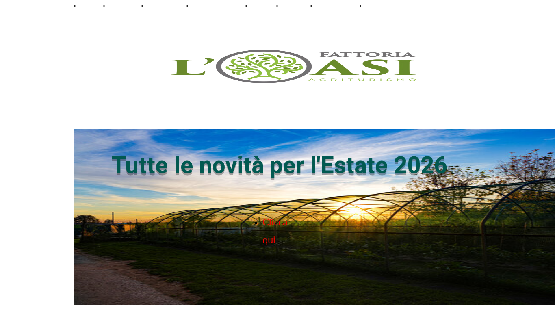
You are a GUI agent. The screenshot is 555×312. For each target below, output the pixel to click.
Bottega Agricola (216, 5)
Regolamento (335, 5)
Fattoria (293, 5)
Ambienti (122, 5)
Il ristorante (163, 5)
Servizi (260, 5)
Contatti (377, 5)
